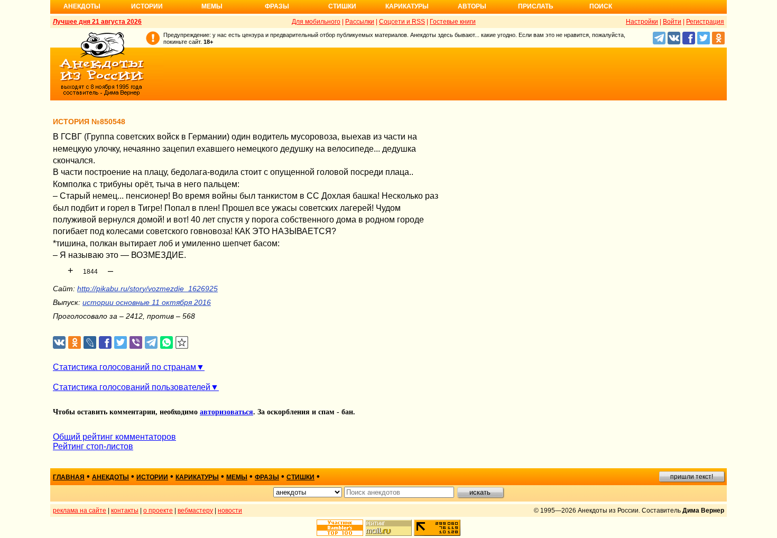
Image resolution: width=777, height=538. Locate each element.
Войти (672, 21)
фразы (267, 477)
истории (152, 477)
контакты (124, 510)
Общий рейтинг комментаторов (114, 436)
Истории (147, 6)
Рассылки (359, 21)
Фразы (277, 6)
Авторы (472, 6)
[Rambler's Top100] (340, 528)
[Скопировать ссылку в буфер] (182, 342)
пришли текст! (691, 476)
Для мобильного (316, 21)
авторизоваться (226, 412)
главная (69, 477)
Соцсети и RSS (402, 21)
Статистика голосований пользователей (131, 387)
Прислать (535, 6)
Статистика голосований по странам (124, 367)
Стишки (342, 6)
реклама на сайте (79, 510)
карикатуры (197, 477)
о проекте (158, 510)
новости (230, 510)
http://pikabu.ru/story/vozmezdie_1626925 (147, 288)
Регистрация (705, 21)
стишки (300, 477)
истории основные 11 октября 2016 (146, 302)
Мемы (212, 6)
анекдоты (110, 477)
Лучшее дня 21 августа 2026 (97, 21)
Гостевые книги (453, 21)
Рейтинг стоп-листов (93, 446)
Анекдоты (81, 6)
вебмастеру (195, 510)
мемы (236, 477)
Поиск (600, 6)
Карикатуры (407, 6)
